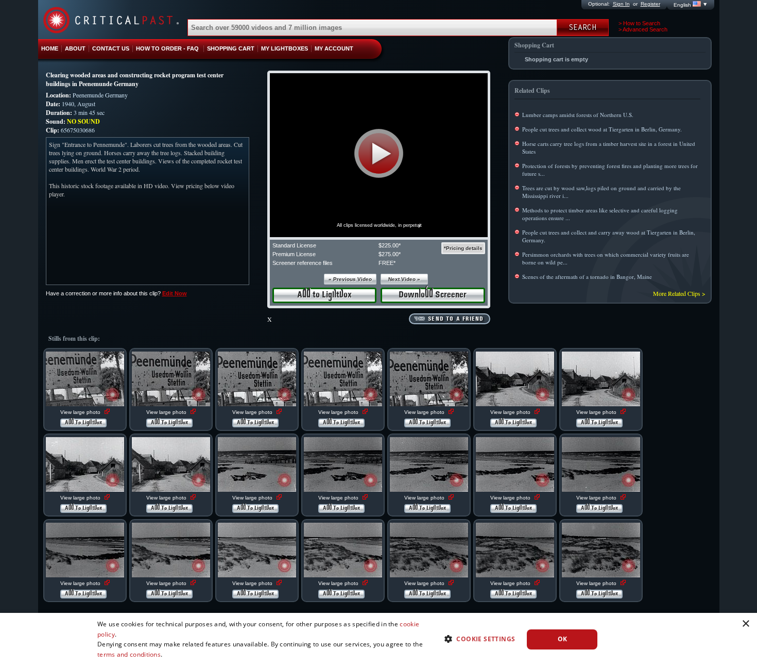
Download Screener (433, 295)
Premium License (294, 254)
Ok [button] (562, 639)
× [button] (745, 624)
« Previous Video (350, 279)
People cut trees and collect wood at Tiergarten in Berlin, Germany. (602, 129)
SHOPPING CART (230, 48)
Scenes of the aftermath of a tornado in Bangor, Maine (587, 276)
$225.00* (389, 245)
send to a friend (456, 319)
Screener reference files (302, 263)
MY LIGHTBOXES (284, 48)
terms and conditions (129, 654)
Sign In (621, 4)
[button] (379, 153)
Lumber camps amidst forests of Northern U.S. (577, 115)
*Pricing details (463, 248)
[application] (379, 155)
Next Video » (404, 279)
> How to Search (639, 23)
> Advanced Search (642, 29)
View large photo (81, 412)
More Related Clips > (679, 293)
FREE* (386, 263)
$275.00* (389, 254)
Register (650, 4)
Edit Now (174, 293)
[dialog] (378, 639)
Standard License (294, 245)
